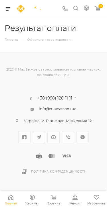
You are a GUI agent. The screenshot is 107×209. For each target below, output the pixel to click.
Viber (68, 137)
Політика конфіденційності (58, 171)
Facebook (24, 137)
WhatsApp (82, 137)
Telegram (39, 137)
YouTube (53, 137)
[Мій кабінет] (86, 9)
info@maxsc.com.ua (57, 108)
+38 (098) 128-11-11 (55, 98)
